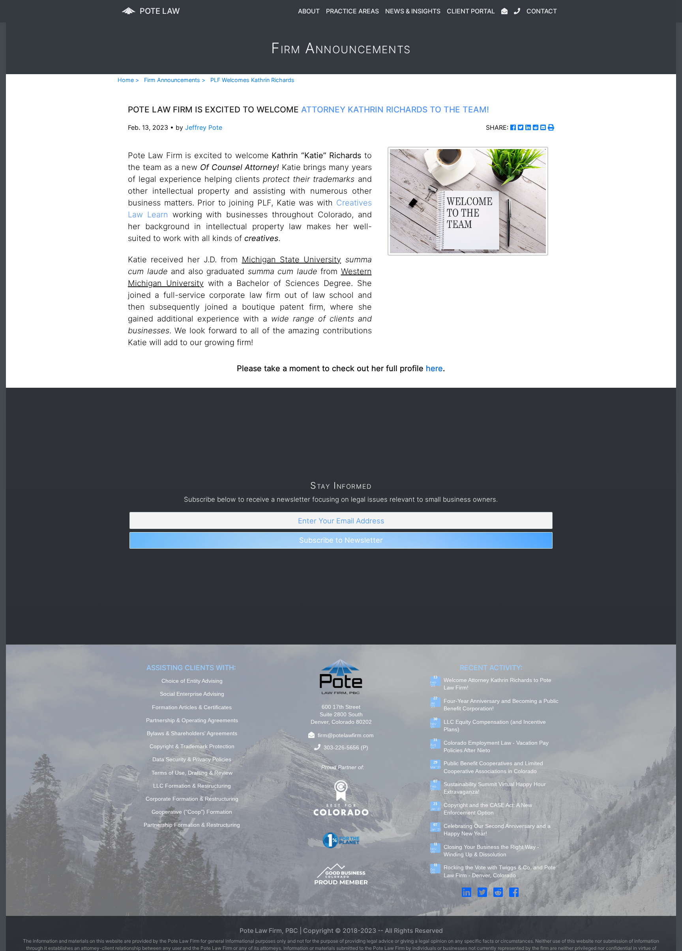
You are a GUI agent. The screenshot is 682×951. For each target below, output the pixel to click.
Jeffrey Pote (203, 127)
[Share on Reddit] (535, 127)
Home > (128, 80)
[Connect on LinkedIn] (466, 892)
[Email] (543, 127)
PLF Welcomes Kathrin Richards (252, 80)
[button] (309, 11)
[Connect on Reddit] (498, 892)
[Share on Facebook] (513, 127)
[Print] (551, 127)
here (434, 368)
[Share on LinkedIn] (528, 127)
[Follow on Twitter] (482, 892)
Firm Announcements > (174, 80)
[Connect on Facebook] (514, 892)
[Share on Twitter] (520, 127)
